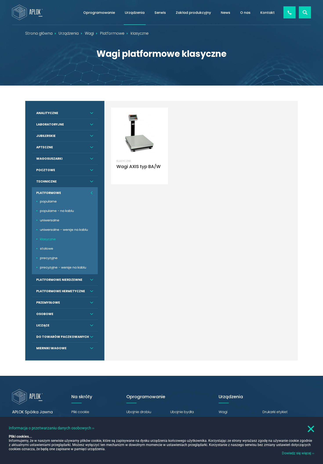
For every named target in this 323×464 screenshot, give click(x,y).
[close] (311, 429)
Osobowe (44, 314)
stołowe (46, 248)
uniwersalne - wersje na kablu (64, 229)
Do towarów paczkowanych (62, 337)
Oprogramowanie (99, 12)
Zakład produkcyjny (193, 12)
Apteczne (44, 147)
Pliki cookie (80, 411)
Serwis (160, 12)
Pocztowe (45, 170)
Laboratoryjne (50, 124)
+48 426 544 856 (289, 12)
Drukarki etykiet (275, 411)
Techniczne (46, 181)
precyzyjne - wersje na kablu (63, 267)
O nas (245, 12)
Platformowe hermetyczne (60, 291)
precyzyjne (49, 258)
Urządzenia (135, 12)
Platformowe (48, 193)
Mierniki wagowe (51, 348)
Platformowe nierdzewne (59, 280)
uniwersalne (49, 220)
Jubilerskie (46, 136)
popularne (48, 201)
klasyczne (48, 239)
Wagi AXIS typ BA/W (138, 166)
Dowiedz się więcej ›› (298, 453)
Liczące (42, 325)
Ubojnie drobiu (138, 411)
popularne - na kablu (57, 210)
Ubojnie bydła (182, 411)
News (225, 12)
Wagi (223, 411)
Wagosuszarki (49, 158)
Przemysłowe (48, 302)
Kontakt (267, 12)
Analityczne (47, 113)
